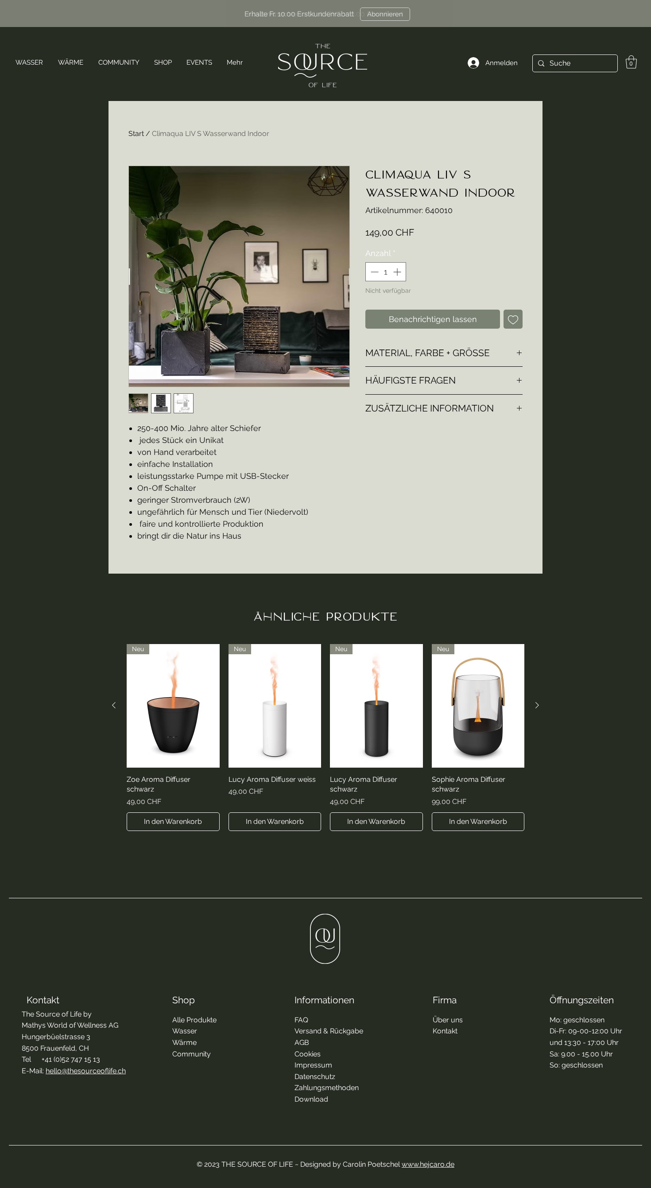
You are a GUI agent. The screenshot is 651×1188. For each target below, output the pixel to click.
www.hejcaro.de (428, 1164)
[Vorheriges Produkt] (113, 705)
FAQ (301, 1020)
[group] (325, 737)
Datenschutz (314, 1076)
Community (191, 1054)
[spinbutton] (385, 272)
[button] (631, 62)
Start (136, 133)
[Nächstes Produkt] (537, 705)
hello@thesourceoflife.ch (86, 1071)
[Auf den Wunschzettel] (513, 319)
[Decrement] (373, 272)
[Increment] (398, 272)
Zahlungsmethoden (326, 1087)
